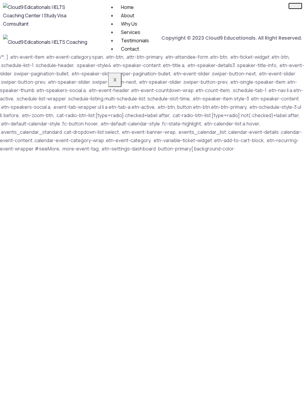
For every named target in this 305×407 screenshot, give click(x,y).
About (127, 15)
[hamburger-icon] (295, 6)
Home (127, 7)
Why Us (129, 24)
